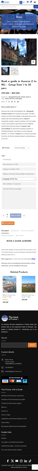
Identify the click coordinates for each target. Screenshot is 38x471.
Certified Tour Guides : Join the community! (13, 446)
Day (3, 156)
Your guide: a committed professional (12, 442)
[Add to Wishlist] (24, 215)
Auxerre (28, 97)
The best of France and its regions (11, 403)
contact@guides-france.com (13, 371)
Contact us (4, 411)
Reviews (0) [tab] (15, 231)
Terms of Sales (5, 415)
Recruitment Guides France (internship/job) (13, 426)
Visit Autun (18, 98)
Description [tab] (5, 231)
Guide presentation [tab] (7, 235)
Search (4, 338)
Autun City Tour (10, 98)
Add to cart (15, 215)
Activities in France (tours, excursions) (12, 395)
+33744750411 (9, 367)
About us (4, 407)
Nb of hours (6, 148)
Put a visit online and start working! (11, 450)
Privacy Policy (5, 422)
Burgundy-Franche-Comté (17, 97)
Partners (3, 438)
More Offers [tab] (20, 235)
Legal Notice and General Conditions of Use (14, 418)
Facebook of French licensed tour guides (13, 399)
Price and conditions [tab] (27, 231)
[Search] (36, 6)
